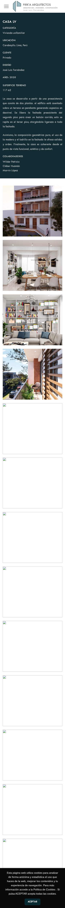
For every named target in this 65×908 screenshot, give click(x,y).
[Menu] (6, 6)
